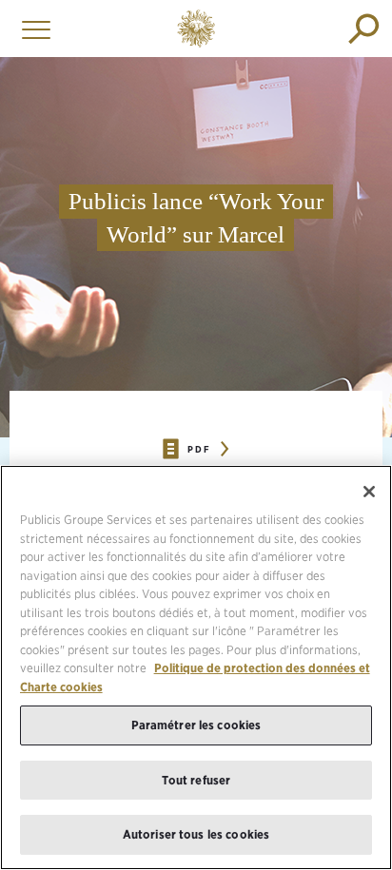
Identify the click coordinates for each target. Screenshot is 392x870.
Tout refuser (196, 780)
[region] (196, 667)
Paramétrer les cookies (196, 725)
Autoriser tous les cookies (196, 834)
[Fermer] (369, 491)
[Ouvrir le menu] (31, 28)
